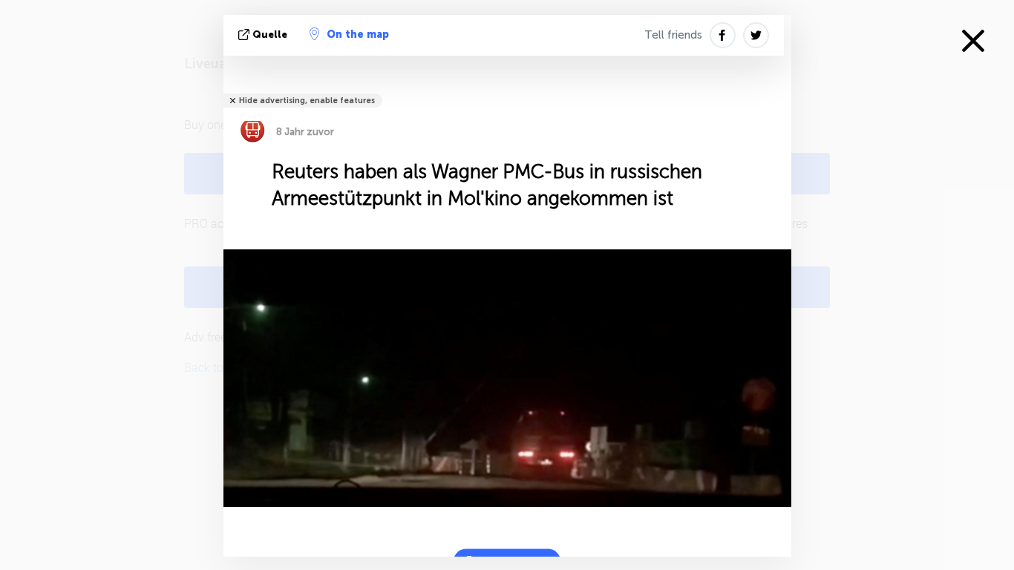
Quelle (269, 34)
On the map (358, 34)
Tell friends (673, 35)
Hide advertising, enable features (307, 100)
